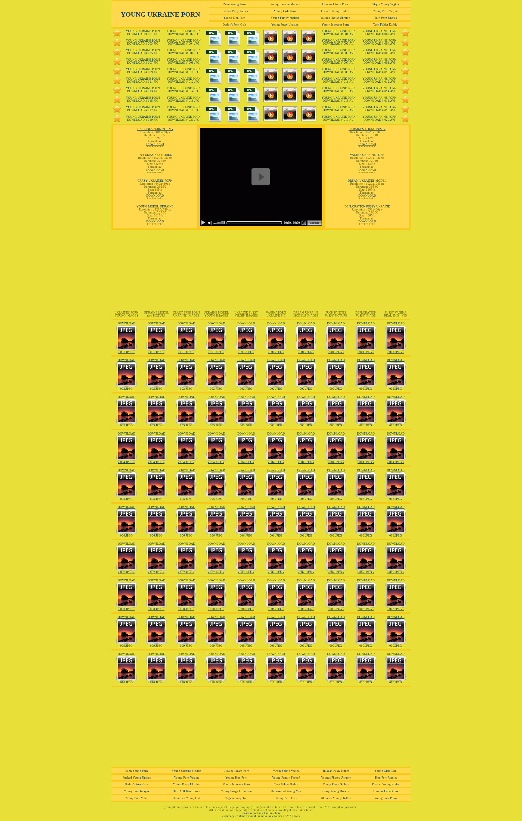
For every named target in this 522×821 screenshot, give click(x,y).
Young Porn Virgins (385, 11)
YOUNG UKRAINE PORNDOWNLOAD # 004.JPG (184, 42)
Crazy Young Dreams (335, 791)
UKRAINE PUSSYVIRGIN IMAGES (246, 314)
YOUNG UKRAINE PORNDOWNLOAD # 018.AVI (379, 109)
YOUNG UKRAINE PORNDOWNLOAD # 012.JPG (184, 80)
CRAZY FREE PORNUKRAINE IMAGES (186, 314)
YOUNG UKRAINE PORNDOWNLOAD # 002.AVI (379, 33)
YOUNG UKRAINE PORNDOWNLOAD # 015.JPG (143, 99)
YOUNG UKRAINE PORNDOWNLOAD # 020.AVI (379, 118)
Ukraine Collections (385, 791)
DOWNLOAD (155, 143)
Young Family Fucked (285, 17)
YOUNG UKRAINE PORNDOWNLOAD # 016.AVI (379, 99)
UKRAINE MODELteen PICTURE (156, 314)
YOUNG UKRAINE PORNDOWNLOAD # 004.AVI (379, 42)
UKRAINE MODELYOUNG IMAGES (216, 314)
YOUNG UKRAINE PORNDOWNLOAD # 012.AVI (379, 80)
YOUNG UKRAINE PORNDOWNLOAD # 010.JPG (184, 71)
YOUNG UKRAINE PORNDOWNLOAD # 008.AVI (379, 61)
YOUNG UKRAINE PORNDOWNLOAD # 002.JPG (184, 33)
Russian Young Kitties (385, 784)
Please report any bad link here (261, 812)
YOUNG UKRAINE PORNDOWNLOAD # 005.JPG (143, 52)
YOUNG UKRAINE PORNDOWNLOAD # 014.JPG (184, 90)
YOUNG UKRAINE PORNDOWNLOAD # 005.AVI (339, 52)
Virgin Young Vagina (385, 4)
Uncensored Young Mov (286, 791)
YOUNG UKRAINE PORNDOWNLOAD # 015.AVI (339, 99)
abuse (278, 815)
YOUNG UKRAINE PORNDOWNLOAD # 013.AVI (339, 90)
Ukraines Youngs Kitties (336, 798)
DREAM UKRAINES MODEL (367, 180)
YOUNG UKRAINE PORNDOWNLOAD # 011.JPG (143, 80)
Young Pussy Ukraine (285, 24)
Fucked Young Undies (335, 11)
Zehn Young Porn (234, 4)
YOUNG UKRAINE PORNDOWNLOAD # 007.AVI (339, 61)
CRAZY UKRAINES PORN (155, 180)
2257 (288, 815)
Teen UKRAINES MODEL (155, 154)
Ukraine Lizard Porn (335, 4)
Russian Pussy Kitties (235, 11)
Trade (297, 815)
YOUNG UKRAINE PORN (160, 14)
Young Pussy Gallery (336, 784)
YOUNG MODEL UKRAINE (154, 206)
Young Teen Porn (234, 17)
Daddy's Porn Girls (234, 24)
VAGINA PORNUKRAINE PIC (276, 314)
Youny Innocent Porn (335, 24)
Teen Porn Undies (385, 17)
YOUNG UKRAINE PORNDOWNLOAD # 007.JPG (143, 61)
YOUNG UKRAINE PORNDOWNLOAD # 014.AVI (379, 90)
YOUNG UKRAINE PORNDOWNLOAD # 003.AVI (339, 42)
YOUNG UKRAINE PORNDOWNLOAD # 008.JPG (184, 61)
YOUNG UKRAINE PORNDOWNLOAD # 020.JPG (184, 118)
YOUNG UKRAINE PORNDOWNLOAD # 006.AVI (379, 52)
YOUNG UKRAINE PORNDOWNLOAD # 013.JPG (143, 90)
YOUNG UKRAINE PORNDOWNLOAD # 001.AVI (339, 33)
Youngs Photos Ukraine (335, 17)
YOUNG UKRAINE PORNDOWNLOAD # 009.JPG (143, 71)
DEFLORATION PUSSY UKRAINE (367, 206)
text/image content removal (239, 815)
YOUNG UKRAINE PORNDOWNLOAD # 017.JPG (143, 109)
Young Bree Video (136, 798)
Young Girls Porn (285, 11)
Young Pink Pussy (385, 798)
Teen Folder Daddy (385, 24)
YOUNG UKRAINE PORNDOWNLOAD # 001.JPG (143, 33)
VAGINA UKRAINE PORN (367, 154)
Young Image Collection (236, 791)
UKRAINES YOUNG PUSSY (367, 129)
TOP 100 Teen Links (186, 791)
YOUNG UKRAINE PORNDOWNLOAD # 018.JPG (184, 109)
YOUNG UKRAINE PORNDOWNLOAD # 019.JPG (143, 118)
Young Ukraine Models (285, 4)
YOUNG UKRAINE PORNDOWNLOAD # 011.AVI (339, 80)
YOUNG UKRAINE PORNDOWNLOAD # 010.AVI (379, 71)
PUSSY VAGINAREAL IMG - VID (395, 314)
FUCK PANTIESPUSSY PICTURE (336, 314)
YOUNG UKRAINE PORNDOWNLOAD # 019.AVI (339, 118)
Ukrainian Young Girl (186, 798)
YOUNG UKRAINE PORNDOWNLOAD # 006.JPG (184, 52)
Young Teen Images (136, 791)
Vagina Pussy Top (236, 798)
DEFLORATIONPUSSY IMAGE (365, 314)
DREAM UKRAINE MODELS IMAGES (306, 314)
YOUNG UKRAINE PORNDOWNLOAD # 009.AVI (339, 71)
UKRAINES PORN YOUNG (155, 129)
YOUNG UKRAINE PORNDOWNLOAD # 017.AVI (339, 109)
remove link (265, 815)
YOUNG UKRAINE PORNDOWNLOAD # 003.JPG (143, 42)
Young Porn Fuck (286, 798)
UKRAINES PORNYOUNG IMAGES (126, 314)
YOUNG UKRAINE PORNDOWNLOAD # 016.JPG (184, 99)
